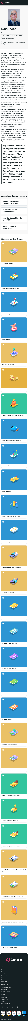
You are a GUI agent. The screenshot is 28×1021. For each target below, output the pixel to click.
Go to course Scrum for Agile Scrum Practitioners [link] (14, 684)
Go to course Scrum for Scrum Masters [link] (14, 658)
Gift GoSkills (4, 981)
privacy (7, 979)
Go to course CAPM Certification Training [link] (14, 937)
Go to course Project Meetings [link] (14, 329)
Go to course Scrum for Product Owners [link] (14, 633)
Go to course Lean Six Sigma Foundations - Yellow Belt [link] (14, 912)
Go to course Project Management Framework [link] (14, 532)
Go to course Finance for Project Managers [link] (14, 810)
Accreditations (4, 976)
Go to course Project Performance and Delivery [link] (14, 456)
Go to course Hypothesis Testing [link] (14, 253)
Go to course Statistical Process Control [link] (14, 734)
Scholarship (4, 989)
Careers (3, 972)
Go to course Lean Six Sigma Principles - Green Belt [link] (14, 886)
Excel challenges (5, 991)
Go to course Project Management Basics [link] (14, 304)
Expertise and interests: (8, 33)
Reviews (3, 977)
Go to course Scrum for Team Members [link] (14, 608)
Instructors (3, 973)
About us (3, 969)
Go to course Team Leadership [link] (14, 380)
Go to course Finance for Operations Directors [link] (14, 836)
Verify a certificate (5, 1003)
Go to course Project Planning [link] (14, 481)
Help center (4, 1001)
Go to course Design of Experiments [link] (14, 582)
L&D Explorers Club (6, 987)
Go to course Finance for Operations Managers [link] (14, 785)
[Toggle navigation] (26, 3)
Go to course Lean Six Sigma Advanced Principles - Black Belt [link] (14, 861)
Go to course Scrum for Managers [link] (14, 709)
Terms (2, 979)
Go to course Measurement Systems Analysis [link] (14, 760)
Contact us (4, 997)
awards (11, 976)
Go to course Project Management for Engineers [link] (14, 430)
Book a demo (4, 999)
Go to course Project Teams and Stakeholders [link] (14, 506)
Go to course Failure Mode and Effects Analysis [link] (14, 557)
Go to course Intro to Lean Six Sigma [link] (14, 354)
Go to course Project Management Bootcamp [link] (14, 278)
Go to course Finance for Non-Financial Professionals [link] (14, 405)
